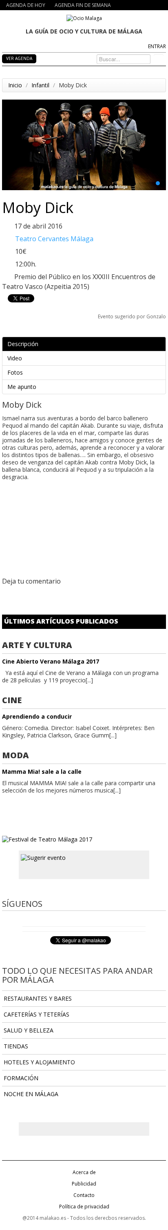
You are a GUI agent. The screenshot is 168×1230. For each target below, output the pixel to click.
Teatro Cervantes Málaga (54, 238)
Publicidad (84, 1183)
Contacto (84, 1195)
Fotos (15, 372)
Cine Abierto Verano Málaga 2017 (50, 661)
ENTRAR (157, 46)
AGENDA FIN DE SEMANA (83, 5)
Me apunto (21, 387)
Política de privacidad (84, 1206)
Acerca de (84, 1172)
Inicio (15, 85)
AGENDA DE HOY (25, 5)
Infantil (40, 85)
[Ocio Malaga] (84, 17)
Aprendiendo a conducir (37, 716)
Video (14, 358)
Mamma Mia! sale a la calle (42, 771)
